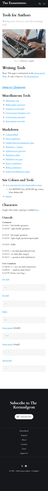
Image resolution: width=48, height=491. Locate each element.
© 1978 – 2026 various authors (19, 471)
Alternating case (12, 100)
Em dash (5, 279)
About (24, 440)
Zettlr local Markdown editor (18, 171)
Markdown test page (14, 159)
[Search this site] (40, 3)
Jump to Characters (13, 87)
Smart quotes (7, 328)
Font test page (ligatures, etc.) (18, 113)
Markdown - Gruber (14, 147)
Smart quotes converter (15, 121)
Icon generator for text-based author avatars (24, 185)
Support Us (24, 453)
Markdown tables (13, 155)
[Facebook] (26, 466)
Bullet (4, 311)
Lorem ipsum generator (15, 117)
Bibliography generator (15, 104)
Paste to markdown (14, 163)
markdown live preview (16, 151)
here (37, 210)
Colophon (35, 471)
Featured (24, 435)
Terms (24, 449)
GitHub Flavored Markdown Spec (20, 143)
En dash (5, 295)
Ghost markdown (13, 138)
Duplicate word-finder (15, 109)
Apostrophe (7, 360)
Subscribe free (26, 416)
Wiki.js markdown (13, 167)
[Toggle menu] (44, 3)
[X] (22, 466)
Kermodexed (24, 431)
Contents (24, 444)
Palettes (9, 196)
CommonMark (12, 134)
